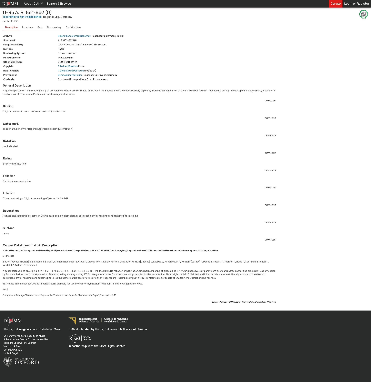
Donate (335, 3)
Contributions (73, 27)
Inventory (27, 27)
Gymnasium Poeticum (70, 75)
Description (11, 27)
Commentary (54, 27)
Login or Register (356, 3)
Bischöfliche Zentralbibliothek (22, 17)
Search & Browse (59, 3)
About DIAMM (33, 3)
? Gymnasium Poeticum (71, 70)
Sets (40, 27)
